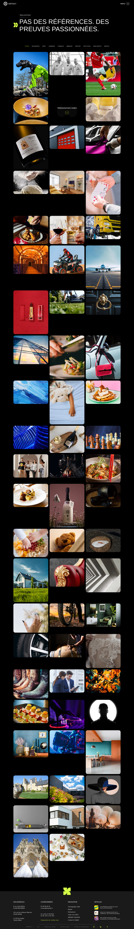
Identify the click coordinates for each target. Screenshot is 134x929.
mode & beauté (97, 46)
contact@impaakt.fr (47, 908)
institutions (86, 46)
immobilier (69, 46)
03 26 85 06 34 (46, 906)
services (106, 46)
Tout (26, 46)
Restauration (35, 46)
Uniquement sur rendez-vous (50, 920)
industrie (78, 46)
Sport (44, 46)
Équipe (70, 909)
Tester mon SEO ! (73, 914)
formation (61, 46)
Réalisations (71, 912)
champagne (52, 46)
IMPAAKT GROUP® (74, 917)
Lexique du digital (73, 920)
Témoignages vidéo (74, 906)
